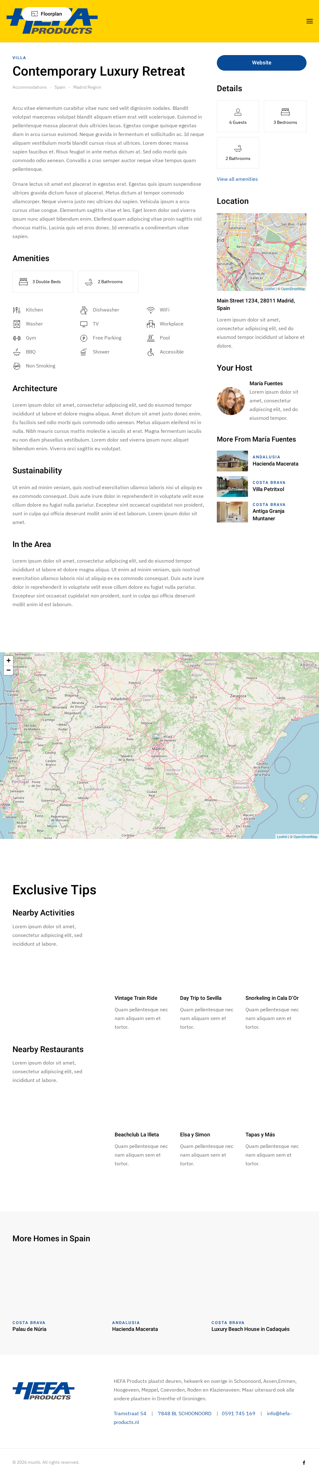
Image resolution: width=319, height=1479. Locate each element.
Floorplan (51, 14)
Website (261, 63)
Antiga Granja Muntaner (268, 514)
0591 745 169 (238, 1413)
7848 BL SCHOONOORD (185, 1413)
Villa (19, 58)
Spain (60, 87)
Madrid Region (87, 87)
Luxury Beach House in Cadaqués (251, 1329)
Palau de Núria (29, 1329)
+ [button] (9, 660)
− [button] (9, 670)
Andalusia (267, 457)
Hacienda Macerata (275, 464)
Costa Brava (269, 482)
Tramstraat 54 (130, 1413)
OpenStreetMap (293, 288)
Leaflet (269, 288)
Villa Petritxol (268, 489)
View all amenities (237, 179)
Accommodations (29, 87)
